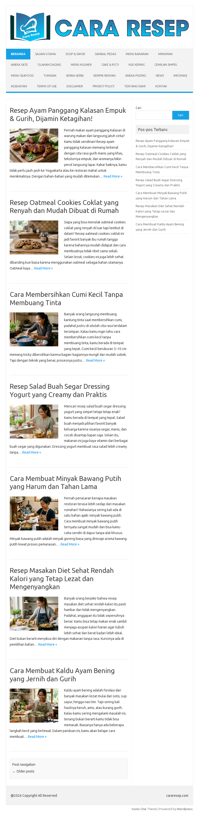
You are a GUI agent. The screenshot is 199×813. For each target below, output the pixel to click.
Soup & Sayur (75, 54)
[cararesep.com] (99, 40)
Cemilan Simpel (166, 64)
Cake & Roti (110, 64)
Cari (138, 107)
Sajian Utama (45, 54)
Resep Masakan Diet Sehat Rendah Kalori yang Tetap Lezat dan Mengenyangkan (62, 578)
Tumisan (49, 75)
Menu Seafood (22, 75)
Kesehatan (19, 86)
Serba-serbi (75, 75)
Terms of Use (47, 86)
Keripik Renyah (104, 75)
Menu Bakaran (137, 54)
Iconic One (139, 809)
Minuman (165, 54)
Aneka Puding (135, 75)
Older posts (23, 771)
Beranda (18, 54)
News (160, 75)
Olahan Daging (49, 64)
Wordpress (185, 809)
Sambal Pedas (105, 54)
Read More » (113, 176)
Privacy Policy (104, 86)
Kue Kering (137, 64)
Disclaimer (74, 86)
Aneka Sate (19, 64)
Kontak (161, 86)
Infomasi (180, 75)
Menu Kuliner (81, 64)
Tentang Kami (135, 86)
